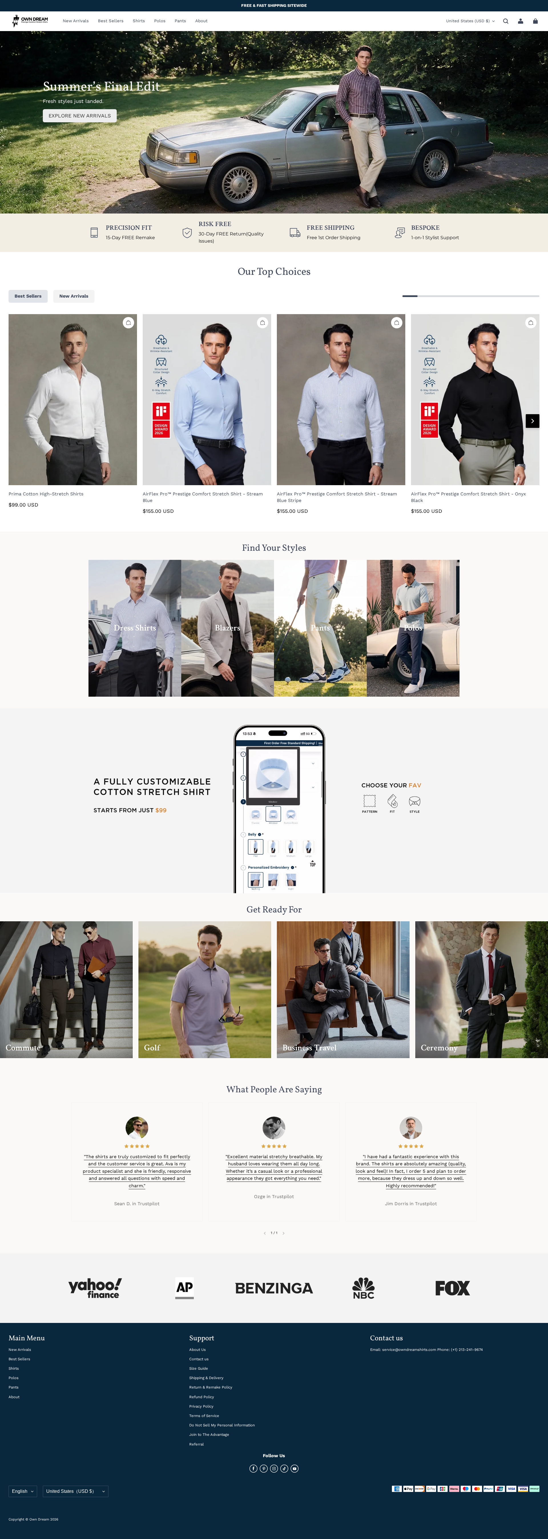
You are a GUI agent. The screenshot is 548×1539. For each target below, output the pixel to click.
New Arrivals (20, 1349)
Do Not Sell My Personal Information (222, 1425)
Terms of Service (204, 1416)
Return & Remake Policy (210, 1387)
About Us (197, 1349)
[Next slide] (283, 1233)
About (14, 1397)
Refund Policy (201, 1397)
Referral (196, 1444)
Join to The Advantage (209, 1434)
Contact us (199, 1359)
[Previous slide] (264, 1233)
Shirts (14, 1368)
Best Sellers (19, 1359)
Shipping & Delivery (206, 1378)
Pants (14, 1387)
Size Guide (198, 1368)
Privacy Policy (201, 1406)
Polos (14, 1378)
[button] (506, 21)
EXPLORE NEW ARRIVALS (80, 116)
